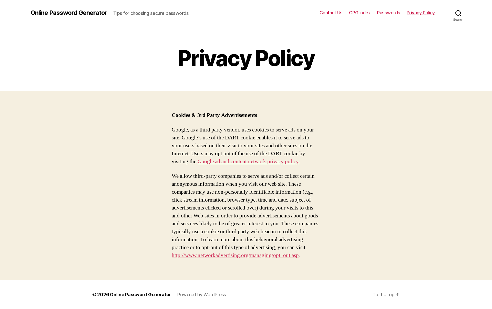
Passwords (388, 12)
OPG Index (360, 12)
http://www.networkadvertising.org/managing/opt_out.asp (235, 255)
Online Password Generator (69, 13)
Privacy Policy (421, 12)
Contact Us (331, 12)
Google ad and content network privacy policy (248, 161)
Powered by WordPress (201, 294)
